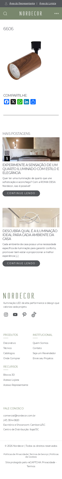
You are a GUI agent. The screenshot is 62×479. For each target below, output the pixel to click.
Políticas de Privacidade (15, 454)
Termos (31, 466)
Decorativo (9, 343)
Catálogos (9, 353)
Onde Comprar (11, 358)
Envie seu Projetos (43, 358)
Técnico (7, 348)
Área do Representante (22, 3)
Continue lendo (21, 193)
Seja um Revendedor (44, 353)
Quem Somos (40, 343)
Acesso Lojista (11, 379)
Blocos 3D (9, 374)
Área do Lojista (47, 3)
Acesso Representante (15, 385)
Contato (37, 348)
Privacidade (48, 462)
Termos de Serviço (39, 454)
